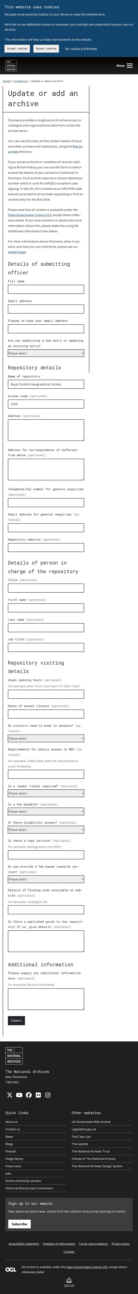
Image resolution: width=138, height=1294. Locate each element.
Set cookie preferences (81, 48)
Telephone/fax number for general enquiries (46, 492)
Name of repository (24, 376)
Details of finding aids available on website (45, 893)
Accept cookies (17, 48)
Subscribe (19, 1224)
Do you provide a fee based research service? (44, 869)
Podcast (10, 1151)
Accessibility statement (24, 1244)
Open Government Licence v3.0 (29, 215)
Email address (20, 301)
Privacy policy (121, 1244)
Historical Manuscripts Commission (29, 1188)
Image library (14, 1159)
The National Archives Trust (91, 1151)
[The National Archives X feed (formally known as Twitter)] (9, 1095)
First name (27, 600)
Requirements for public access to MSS (45, 752)
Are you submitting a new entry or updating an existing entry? (45, 343)
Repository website (34, 539)
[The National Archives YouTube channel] (19, 1095)
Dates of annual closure (38, 706)
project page (17, 252)
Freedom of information (59, 1244)
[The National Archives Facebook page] (28, 1095)
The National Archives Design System (97, 1166)
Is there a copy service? (39, 841)
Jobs (8, 1173)
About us (11, 1122)
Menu (121, 66)
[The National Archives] (11, 65)
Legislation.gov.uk (84, 1129)
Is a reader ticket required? (43, 786)
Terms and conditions (93, 1244)
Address (24, 416)
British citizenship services (23, 1181)
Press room (13, 1166)
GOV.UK (69, 1286)
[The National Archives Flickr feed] (38, 1095)
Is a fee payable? (33, 804)
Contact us (20, 81)
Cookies (69, 1252)
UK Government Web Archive (91, 1122)
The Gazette (80, 1144)
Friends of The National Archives (94, 1159)
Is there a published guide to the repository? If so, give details (46, 924)
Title (23, 580)
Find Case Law (81, 1137)
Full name (16, 281)
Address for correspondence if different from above (43, 452)
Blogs (9, 1144)
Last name (26, 619)
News (9, 1137)
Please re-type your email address (38, 321)
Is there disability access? (42, 822)
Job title (26, 639)
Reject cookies (46, 48)
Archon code (28, 396)
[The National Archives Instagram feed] (47, 1095)
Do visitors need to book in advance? (45, 728)
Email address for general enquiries (44, 517)
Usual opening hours (35, 680)
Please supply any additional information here (44, 975)
